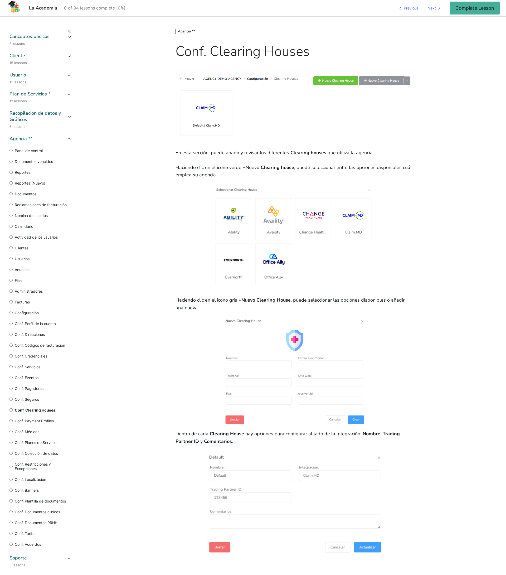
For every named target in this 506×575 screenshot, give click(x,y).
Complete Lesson (474, 8)
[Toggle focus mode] (40, 31)
